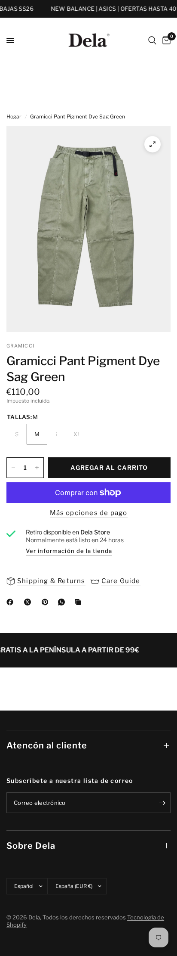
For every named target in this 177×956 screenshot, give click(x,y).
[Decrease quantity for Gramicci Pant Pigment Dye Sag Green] (13, 468)
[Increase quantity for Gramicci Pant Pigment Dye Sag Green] (37, 468)
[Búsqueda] (152, 40)
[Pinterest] (47, 602)
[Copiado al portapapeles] (79, 602)
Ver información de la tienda (69, 550)
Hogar (13, 116)
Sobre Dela (30, 846)
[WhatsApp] (63, 602)
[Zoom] (152, 144)
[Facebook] (11, 602)
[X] (29, 602)
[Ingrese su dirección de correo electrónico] (162, 802)
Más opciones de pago (89, 513)
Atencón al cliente (46, 745)
